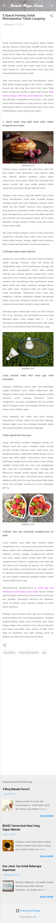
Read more (47, 816)
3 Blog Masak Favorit (16, 789)
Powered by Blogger (29, 910)
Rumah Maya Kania (26, 5)
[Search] (52, 6)
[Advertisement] (28, 750)
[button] (52, 16)
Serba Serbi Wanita (28, 652)
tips (44, 652)
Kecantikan (9, 652)
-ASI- (34, 917)
